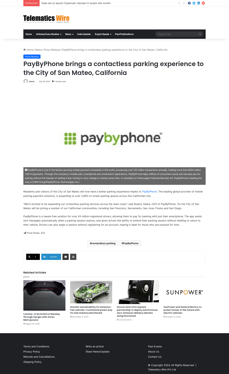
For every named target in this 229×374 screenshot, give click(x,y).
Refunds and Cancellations (39, 356)
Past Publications (124, 34)
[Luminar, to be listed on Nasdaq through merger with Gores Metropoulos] (44, 295)
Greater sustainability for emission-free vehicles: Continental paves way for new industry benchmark (91, 309)
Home (29, 34)
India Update (84, 34)
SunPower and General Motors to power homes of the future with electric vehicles (183, 309)
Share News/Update (97, 351)
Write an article (95, 346)
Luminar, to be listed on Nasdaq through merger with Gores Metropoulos (41, 316)
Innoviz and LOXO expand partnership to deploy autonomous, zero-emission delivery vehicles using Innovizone (137, 311)
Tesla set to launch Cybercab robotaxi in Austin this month (75, 3)
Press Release (52, 49)
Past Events (155, 346)
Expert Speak (102, 34)
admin (32, 81)
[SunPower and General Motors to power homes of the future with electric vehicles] (185, 292)
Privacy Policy (31, 351)
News (68, 34)
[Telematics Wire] (46, 18)
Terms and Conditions (36, 346)
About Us (153, 351)
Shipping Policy (32, 361)
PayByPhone (149, 191)
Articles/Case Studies (47, 34)
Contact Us (154, 356)
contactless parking (103, 243)
